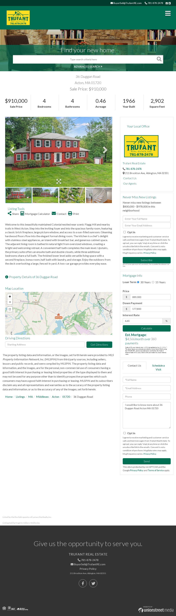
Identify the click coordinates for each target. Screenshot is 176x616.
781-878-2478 (155, 3)
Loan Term (129, 282)
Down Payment (132, 303)
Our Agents (129, 183)
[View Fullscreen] (9, 309)
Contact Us (129, 178)
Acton (55, 396)
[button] (159, 59)
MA (30, 396)
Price (126, 291)
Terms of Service (156, 470)
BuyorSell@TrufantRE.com (127, 3)
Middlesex (42, 396)
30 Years (145, 282)
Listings (20, 396)
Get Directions (99, 344)
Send (147, 461)
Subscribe (146, 260)
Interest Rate (131, 315)
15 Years (160, 282)
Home (9, 396)
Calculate (146, 328)
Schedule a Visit (158, 367)
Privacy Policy (150, 253)
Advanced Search (87, 66)
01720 (66, 396)
